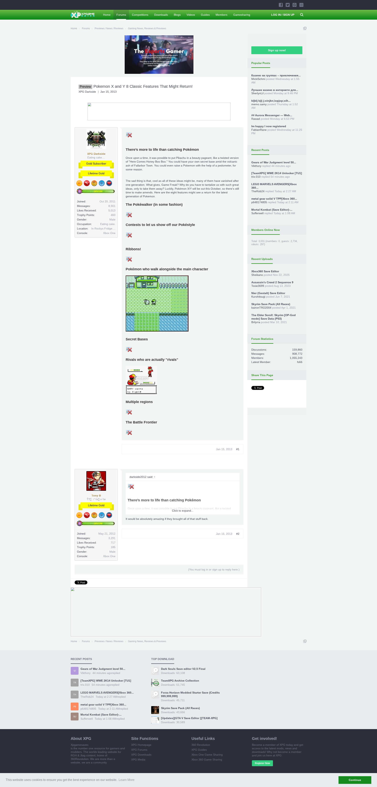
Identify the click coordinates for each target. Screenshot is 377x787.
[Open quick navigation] (304, 28)
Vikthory (256, 165)
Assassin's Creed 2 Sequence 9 (272, 282)
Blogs (177, 14)
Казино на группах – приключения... (276, 75)
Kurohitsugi (258, 296)
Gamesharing (241, 14)
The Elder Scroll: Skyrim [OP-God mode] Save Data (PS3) (273, 317)
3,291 (111, 538)
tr (74, 682)
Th (74, 694)
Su (74, 716)
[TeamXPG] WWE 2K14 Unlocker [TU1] (276, 173)
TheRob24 (257, 191)
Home (107, 14)
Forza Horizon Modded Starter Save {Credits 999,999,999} (190, 694)
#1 (237, 449)
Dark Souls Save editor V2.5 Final (183, 668)
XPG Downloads (141, 754)
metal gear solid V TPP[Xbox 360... (274, 198)
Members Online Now (265, 229)
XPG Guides (199, 749)
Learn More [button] (127, 780)
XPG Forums (139, 749)
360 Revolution (200, 744)
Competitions (140, 14)
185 (113, 547)
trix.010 (256, 176)
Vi (75, 671)
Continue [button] (355, 780)
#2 (237, 533)
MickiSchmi (258, 78)
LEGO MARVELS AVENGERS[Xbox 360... (107, 692)
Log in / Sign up (282, 14)
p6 (74, 706)
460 (113, 215)
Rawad (255, 118)
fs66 (299, 362)
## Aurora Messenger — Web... (271, 115)
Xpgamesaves (79, 744)
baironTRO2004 (261, 307)
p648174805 (259, 202)
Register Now (262, 763)
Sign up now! (277, 50)
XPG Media (138, 759)
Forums (121, 14)
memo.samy (259, 104)
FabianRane (259, 129)
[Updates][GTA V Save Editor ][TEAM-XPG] (189, 718)
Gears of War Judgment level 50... (273, 162)
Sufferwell (257, 213)
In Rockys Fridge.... (103, 228)
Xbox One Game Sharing (207, 754)
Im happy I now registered (268, 126)
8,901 (111, 205)
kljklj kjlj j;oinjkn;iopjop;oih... (271, 100)
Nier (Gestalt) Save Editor (268, 293)
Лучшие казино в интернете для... (274, 89)
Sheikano (257, 274)
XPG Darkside (87, 91)
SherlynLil (257, 93)
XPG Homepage (141, 744)
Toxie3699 (257, 285)
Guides (205, 14)
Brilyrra (255, 322)
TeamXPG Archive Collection (180, 680)
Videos (191, 14)
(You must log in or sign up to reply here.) (214, 569)
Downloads (161, 14)
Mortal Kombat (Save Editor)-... (271, 209)
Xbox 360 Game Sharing (206, 759)
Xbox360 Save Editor (265, 271)
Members (221, 14)
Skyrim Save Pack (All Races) (270, 304)
